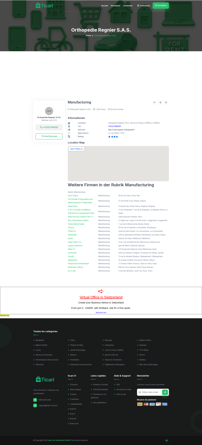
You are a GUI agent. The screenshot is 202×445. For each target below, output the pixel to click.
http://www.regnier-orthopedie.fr (121, 130)
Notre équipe (75, 389)
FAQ (118, 384)
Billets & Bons (145, 340)
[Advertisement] (101, 68)
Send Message (50, 136)
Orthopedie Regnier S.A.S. (49, 117)
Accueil (104, 5)
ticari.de (73, 419)
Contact (73, 394)
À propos (74, 384)
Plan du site (121, 394)
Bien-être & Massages (148, 364)
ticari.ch (73, 409)
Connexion (128, 5)
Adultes (142, 360)
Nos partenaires (99, 402)
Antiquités (39, 340)
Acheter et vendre (100, 384)
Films (72, 340)
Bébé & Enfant (41, 345)
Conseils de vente (123, 389)
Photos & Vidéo (76, 345)
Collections (109, 345)
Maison (73, 355)
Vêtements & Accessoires (81, 364)
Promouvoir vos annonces (98, 396)
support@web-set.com (48, 405)
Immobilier (74, 360)
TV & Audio (143, 350)
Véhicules (39, 364)
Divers (142, 355)
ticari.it (72, 414)
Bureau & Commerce (43, 355)
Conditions (74, 399)
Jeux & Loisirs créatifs (113, 350)
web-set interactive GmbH (59, 440)
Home (88, 35)
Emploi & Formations (113, 360)
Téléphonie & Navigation (114, 364)
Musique (108, 340)
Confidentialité (76, 404)
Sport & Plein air (111, 355)
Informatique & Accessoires (47, 360)
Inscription (115, 5)
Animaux (142, 345)
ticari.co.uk (74, 423)
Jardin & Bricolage (77, 350)
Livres (38, 350)
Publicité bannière (100, 389)
